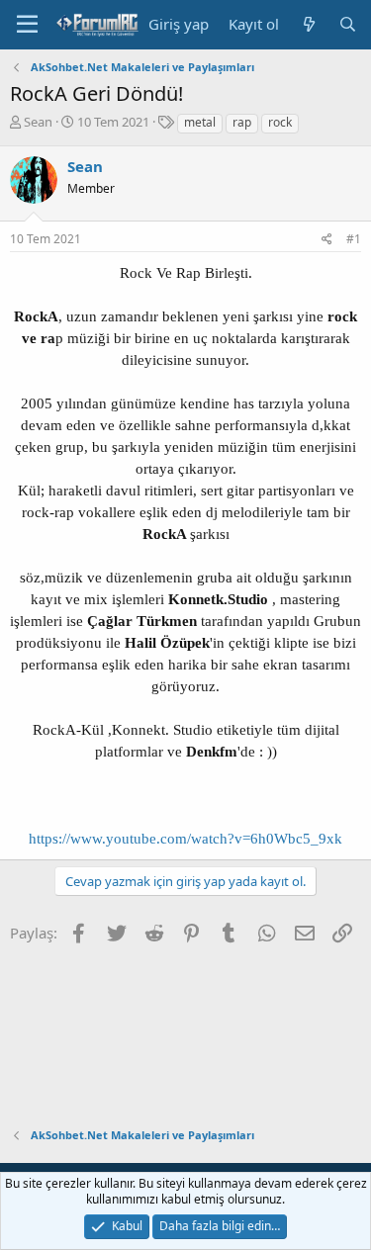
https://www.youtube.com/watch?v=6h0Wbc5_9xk (185, 839)
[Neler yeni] (308, 24)
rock (280, 122)
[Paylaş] (327, 239)
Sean (38, 122)
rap (241, 122)
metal (200, 122)
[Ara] (347, 24)
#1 (353, 238)
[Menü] (27, 24)
